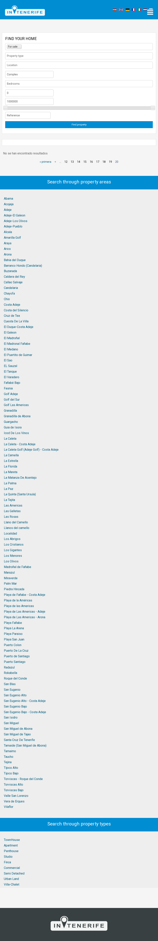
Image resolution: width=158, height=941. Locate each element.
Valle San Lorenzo (16, 796)
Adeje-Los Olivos (15, 221)
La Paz (8, 489)
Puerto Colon (12, 645)
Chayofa (9, 293)
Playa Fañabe (13, 623)
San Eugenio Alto (15, 695)
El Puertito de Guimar (18, 355)
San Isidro (11, 717)
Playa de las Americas (19, 606)
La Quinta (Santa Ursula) (20, 494)
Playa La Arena (14, 628)
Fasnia (8, 388)
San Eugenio (12, 689)
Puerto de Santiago (17, 656)
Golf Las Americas (16, 405)
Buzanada (10, 271)
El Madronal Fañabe (17, 344)
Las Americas (13, 505)
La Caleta (10, 438)
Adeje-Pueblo (13, 226)
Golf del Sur (12, 399)
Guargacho (11, 422)
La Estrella (11, 461)
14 (78, 161)
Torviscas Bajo (14, 790)
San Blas (10, 684)
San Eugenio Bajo (15, 706)
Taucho (8, 757)
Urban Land (11, 879)
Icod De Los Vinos (16, 433)
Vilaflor (8, 807)
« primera (45, 161)
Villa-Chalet (11, 884)
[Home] (25, 9)
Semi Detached (14, 873)
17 (97, 161)
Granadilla (10, 410)
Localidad (10, 533)
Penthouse (11, 851)
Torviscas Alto (13, 784)
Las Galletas (12, 511)
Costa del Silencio (16, 310)
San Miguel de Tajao (17, 734)
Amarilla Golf (12, 237)
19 (110, 161)
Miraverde (11, 578)
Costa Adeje (12, 305)
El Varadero (11, 377)
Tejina (8, 762)
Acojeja (8, 204)
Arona (8, 254)
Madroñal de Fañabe (17, 567)
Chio (7, 299)
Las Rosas (11, 517)
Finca (7, 862)
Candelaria (11, 288)
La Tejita (9, 500)
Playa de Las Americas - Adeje (24, 611)
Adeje (8, 210)
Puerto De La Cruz (16, 650)
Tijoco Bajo (11, 773)
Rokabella (10, 673)
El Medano (11, 349)
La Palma (10, 483)
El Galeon (10, 332)
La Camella (11, 455)
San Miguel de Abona (18, 729)
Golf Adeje (11, 394)
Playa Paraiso (13, 634)
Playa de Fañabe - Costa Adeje (24, 595)
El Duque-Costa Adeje (18, 327)
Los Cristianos (14, 544)
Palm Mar (10, 583)
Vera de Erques (14, 801)
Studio (8, 856)
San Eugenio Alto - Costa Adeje (25, 701)
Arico (7, 249)
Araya (7, 243)
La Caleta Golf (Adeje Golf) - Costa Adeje (31, 449)
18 (104, 161)
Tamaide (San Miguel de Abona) (25, 745)
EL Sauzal (10, 366)
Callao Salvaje (13, 282)
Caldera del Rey (14, 276)
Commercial (12, 868)
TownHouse (12, 840)
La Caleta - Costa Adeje (19, 444)
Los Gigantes (13, 550)
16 (91, 161)
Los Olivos (11, 561)
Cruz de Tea (12, 316)
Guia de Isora (13, 427)
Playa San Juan (14, 639)
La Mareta (10, 472)
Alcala (8, 232)
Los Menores (13, 556)
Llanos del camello (16, 528)
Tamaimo (10, 751)
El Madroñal (12, 338)
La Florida (10, 466)
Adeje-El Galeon (14, 215)
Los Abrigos (12, 539)
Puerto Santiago (14, 662)
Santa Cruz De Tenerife (19, 740)
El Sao (8, 360)
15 (85, 161)
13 (72, 161)
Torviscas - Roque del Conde (23, 779)
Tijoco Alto (11, 768)
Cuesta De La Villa (16, 321)
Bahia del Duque (15, 260)
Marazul (9, 572)
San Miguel (11, 723)
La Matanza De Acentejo (20, 477)
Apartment (11, 845)
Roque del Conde (15, 678)
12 (65, 161)
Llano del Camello (16, 522)
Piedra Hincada (14, 589)
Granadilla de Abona (17, 416)
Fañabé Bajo (12, 383)
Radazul (9, 667)
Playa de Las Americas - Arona (24, 617)
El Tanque (10, 371)
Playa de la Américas (18, 600)
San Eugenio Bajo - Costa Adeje (25, 712)
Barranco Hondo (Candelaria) (23, 265)
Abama (8, 198)
